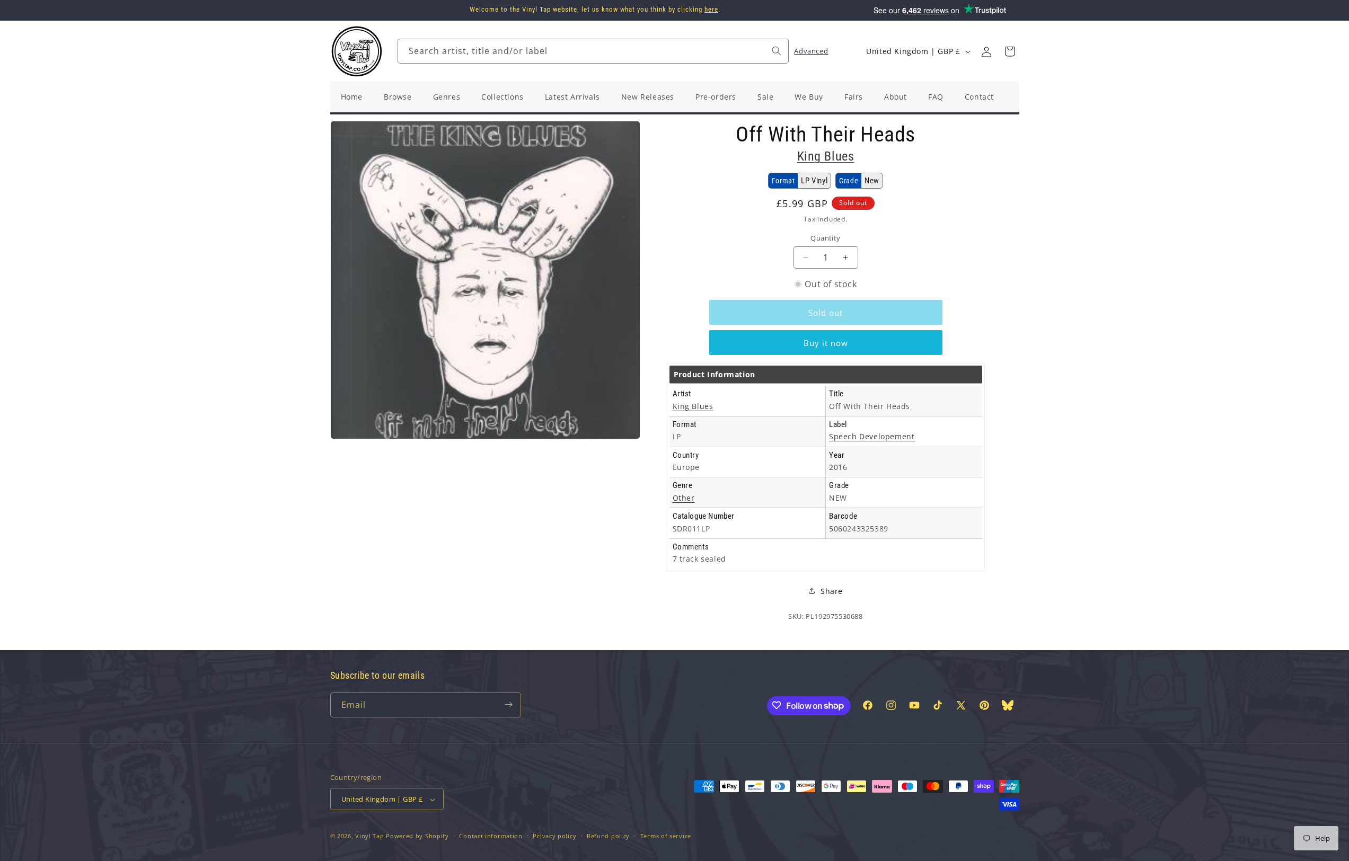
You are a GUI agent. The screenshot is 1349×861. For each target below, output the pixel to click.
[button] (1009, 51)
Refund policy (608, 836)
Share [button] (832, 591)
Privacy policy (554, 836)
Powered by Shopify (417, 836)
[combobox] (593, 51)
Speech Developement (871, 436)
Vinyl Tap (369, 836)
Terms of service (665, 836)
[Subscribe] (509, 704)
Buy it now (826, 343)
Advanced (811, 51)
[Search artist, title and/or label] (776, 51)
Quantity (825, 238)
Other (684, 498)
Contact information (490, 836)
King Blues (825, 156)
